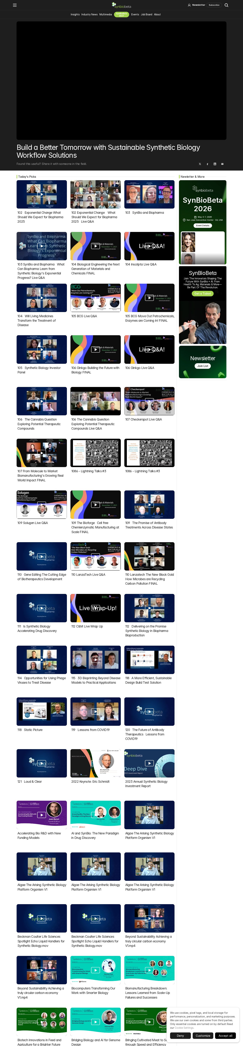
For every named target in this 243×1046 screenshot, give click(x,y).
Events (135, 14)
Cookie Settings (184, 1027)
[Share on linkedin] (215, 164)
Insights (75, 14)
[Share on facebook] (207, 164)
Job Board (146, 14)
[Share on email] (222, 164)
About (157, 14)
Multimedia (105, 14)
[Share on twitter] (200, 164)
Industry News (89, 14)
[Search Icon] (226, 5)
